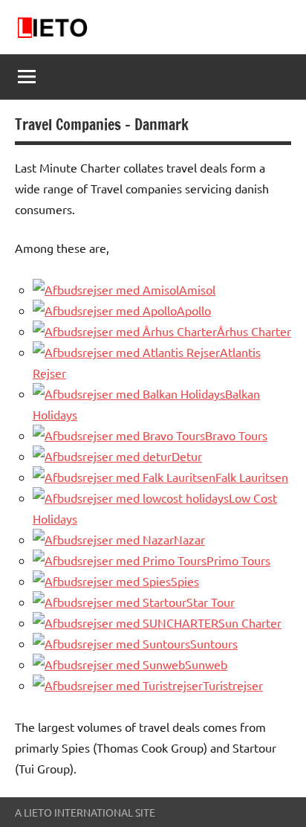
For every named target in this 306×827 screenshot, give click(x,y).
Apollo (194, 310)
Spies (185, 580)
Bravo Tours (236, 435)
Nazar (189, 539)
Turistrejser (233, 685)
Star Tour (210, 601)
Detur (187, 455)
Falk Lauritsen (251, 476)
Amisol (197, 289)
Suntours (214, 643)
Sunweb (206, 664)
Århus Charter (254, 331)
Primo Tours (238, 560)
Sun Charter (249, 622)
